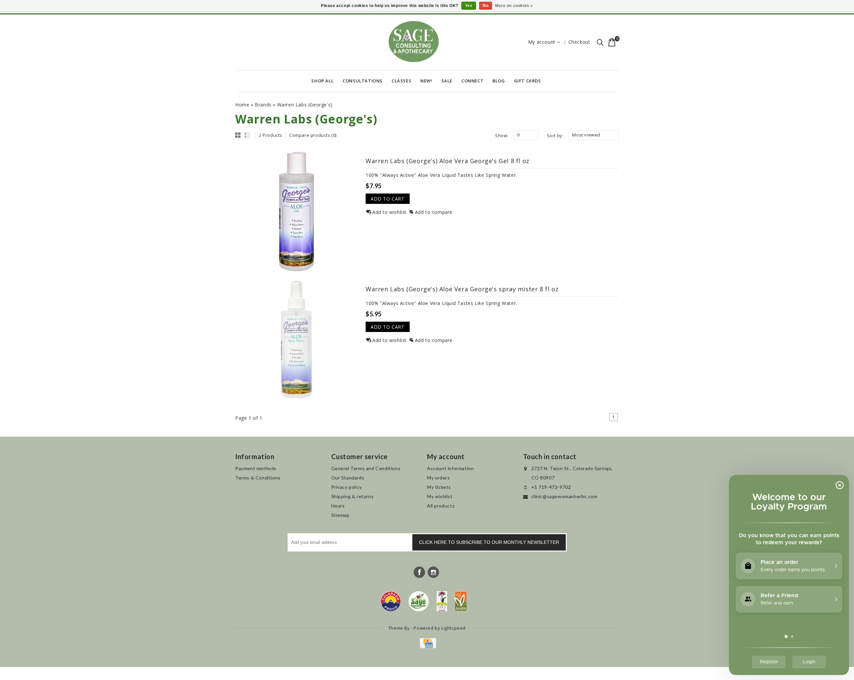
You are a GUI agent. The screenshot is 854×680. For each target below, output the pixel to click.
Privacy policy (346, 487)
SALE (446, 81)
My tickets (439, 487)
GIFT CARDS (527, 81)
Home (242, 104)
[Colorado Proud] (391, 601)
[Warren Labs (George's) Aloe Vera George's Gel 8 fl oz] (296, 211)
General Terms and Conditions (366, 468)
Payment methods (256, 468)
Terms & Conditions (258, 477)
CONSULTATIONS (363, 81)
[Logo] (419, 601)
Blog (498, 81)
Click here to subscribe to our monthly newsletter (489, 542)
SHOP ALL (322, 81)
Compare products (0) (313, 135)
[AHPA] (461, 601)
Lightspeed (453, 628)
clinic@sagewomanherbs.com (564, 496)
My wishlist (440, 496)
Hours (338, 505)
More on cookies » (514, 5)
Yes (469, 5)
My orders (438, 477)
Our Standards (348, 477)
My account (541, 42)
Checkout (579, 42)
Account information (450, 468)
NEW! (426, 81)
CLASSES (401, 81)
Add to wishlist (389, 212)
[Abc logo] (442, 601)
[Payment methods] (427, 647)
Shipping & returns (352, 496)
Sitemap (340, 515)
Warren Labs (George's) (305, 104)
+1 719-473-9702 (551, 487)
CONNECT (472, 81)
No (485, 5)
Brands (263, 104)
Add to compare (434, 212)
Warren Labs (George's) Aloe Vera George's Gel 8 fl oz (447, 161)
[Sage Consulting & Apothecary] (414, 41)
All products (441, 505)
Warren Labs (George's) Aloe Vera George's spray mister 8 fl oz (462, 289)
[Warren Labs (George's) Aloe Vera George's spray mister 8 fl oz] (296, 339)
